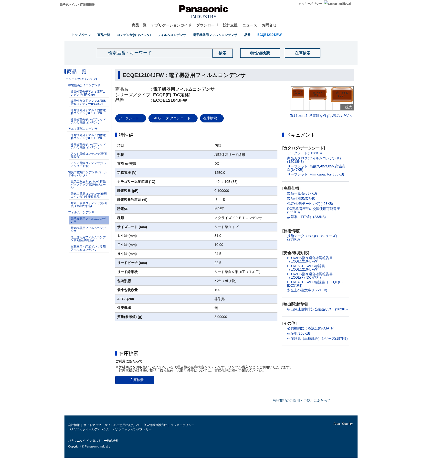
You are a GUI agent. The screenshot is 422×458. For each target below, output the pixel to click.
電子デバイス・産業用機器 (77, 4)
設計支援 (230, 25)
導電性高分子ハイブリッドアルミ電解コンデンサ (88, 121)
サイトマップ (92, 425)
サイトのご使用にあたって (122, 425)
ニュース (250, 25)
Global (346, 3)
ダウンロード (207, 25)
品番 (247, 35)
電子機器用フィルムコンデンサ (215, 35)
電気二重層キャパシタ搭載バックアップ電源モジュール (88, 184)
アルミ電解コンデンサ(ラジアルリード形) (89, 164)
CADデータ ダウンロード (171, 118)
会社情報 (74, 425)
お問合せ (269, 25)
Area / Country (343, 423)
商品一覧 (139, 25)
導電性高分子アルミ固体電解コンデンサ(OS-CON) (88, 112)
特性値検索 (260, 53)
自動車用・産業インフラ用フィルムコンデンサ (88, 248)
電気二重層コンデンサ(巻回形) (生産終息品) (89, 204)
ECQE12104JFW (269, 35)
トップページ (81, 35)
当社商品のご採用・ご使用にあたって (302, 401)
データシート (128, 118)
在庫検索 (302, 53)
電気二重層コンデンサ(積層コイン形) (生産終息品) (89, 195)
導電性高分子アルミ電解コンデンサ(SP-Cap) (88, 93)
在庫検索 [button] (128, 353)
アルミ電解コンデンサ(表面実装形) (89, 155)
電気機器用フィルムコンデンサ (88, 229)
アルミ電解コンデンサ (82, 129)
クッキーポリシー (310, 3)
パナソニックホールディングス (88, 429)
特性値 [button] (126, 134)
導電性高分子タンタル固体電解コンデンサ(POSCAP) (88, 102)
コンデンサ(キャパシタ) (134, 35)
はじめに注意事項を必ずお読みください (323, 116)
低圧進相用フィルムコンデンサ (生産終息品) (88, 239)
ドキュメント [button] (300, 134)
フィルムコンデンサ (172, 35)
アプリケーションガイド (171, 25)
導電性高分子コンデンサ (84, 85)
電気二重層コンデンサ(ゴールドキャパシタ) (87, 174)
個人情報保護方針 (155, 425)
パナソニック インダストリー (132, 429)
